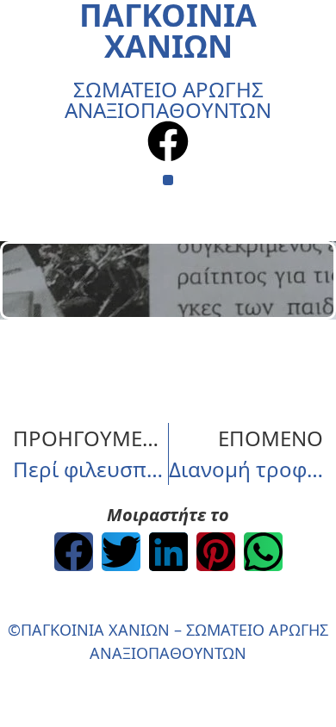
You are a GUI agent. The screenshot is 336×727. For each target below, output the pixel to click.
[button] (168, 180)
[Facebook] (168, 141)
